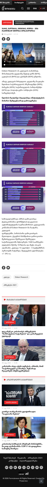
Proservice (23, 481)
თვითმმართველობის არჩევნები (24, 22)
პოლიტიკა (10, 322)
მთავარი (6, 2)
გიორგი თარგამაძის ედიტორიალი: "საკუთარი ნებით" (19, 412)
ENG (35, 8)
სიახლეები (19, 2)
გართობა (32, 2)
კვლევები (7, 23)
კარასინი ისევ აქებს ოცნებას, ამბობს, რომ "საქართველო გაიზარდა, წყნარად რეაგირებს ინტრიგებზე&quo (22, 368)
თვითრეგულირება (28, 461)
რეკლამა (21, 458)
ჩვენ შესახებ (9, 458)
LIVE (43, 8)
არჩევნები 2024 (35, 458)
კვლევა (7, 277)
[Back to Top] (41, 481)
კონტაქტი (13, 461)
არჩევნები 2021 (10, 285)
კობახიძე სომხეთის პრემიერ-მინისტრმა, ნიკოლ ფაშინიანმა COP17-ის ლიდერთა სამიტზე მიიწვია (22, 446)
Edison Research (21, 277)
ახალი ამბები (11, 402)
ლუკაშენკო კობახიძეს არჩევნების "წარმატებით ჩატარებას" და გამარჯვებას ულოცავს (22, 333)
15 (6, 467)
